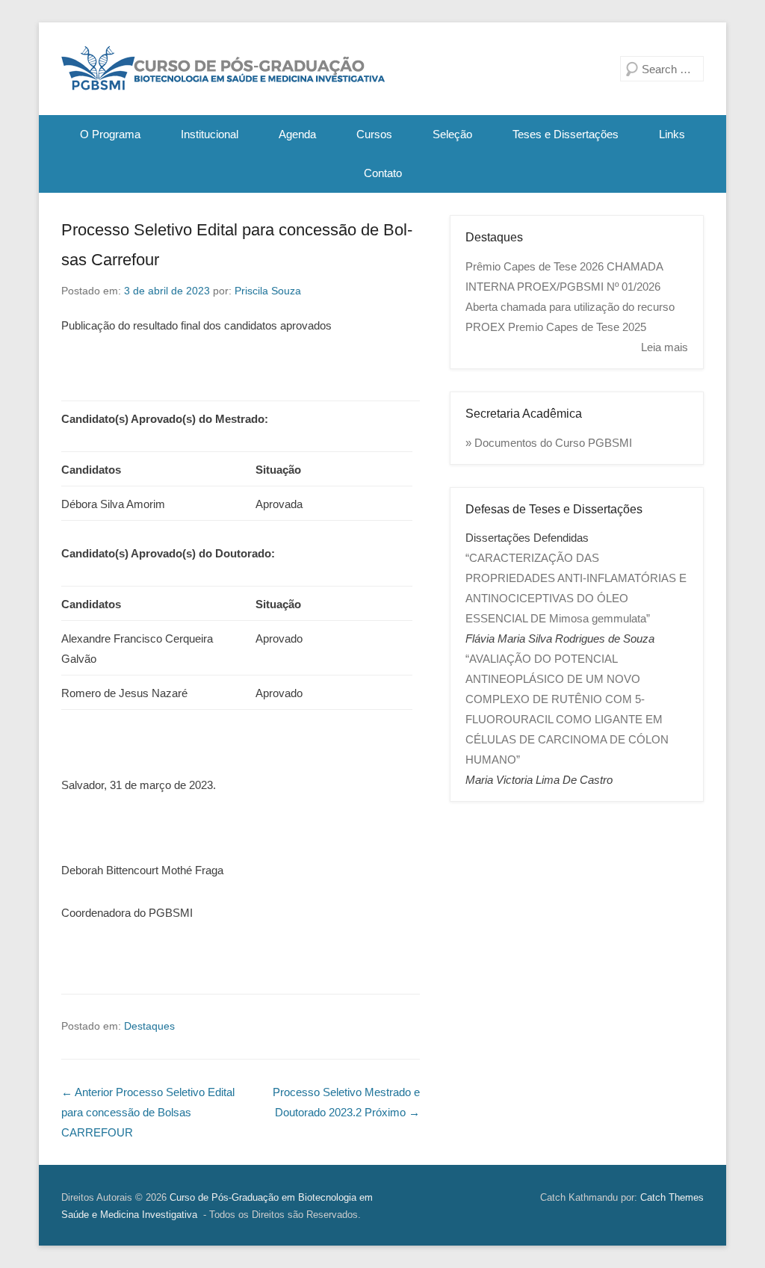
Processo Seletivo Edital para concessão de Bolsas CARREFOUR (148, 1112)
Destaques (149, 1026)
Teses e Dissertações (565, 134)
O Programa (110, 134)
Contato (383, 173)
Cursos (374, 134)
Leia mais (664, 347)
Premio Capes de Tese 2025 (577, 327)
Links (672, 134)
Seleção (452, 134)
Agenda (297, 134)
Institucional (209, 134)
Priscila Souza (268, 291)
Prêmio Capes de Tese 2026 (534, 266)
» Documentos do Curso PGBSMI (548, 442)
